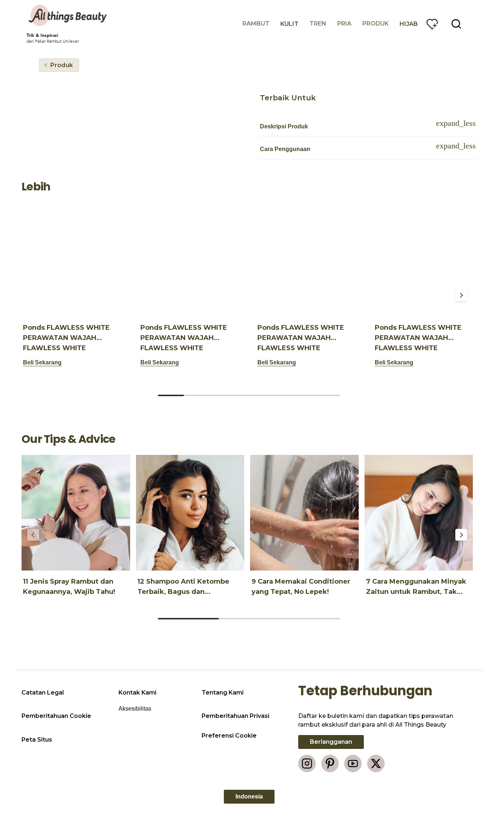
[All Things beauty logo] (68, 15)
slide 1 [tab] (171, 395)
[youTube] (353, 763)
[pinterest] (330, 763)
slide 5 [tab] (275, 395)
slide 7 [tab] (327, 395)
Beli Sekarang (42, 362)
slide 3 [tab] (223, 395)
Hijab (409, 23)
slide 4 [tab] (249, 395)
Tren (318, 23)
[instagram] (307, 763)
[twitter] (376, 763)
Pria (344, 23)
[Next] (461, 295)
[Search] (456, 24)
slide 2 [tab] (197, 395)
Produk (375, 23)
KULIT (289, 23)
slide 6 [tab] (301, 395)
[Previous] (33, 295)
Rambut (255, 23)
